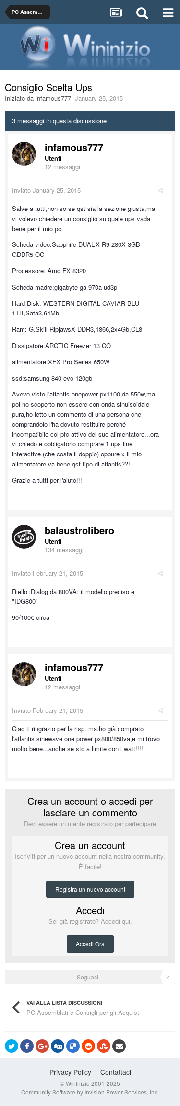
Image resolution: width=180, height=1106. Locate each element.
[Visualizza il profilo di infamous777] (24, 154)
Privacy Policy (70, 1072)
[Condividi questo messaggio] (160, 190)
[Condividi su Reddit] (88, 1046)
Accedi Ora (90, 944)
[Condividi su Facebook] (27, 1046)
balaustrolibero (79, 530)
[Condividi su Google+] (42, 1046)
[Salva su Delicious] (73, 1046)
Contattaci (115, 1072)
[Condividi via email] (119, 1046)
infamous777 (53, 98)
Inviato (46, 190)
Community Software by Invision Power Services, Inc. (90, 1092)
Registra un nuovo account (90, 889)
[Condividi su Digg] (57, 1046)
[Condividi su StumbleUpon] (103, 1046)
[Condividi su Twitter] (11, 1046)
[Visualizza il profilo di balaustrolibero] (24, 537)
